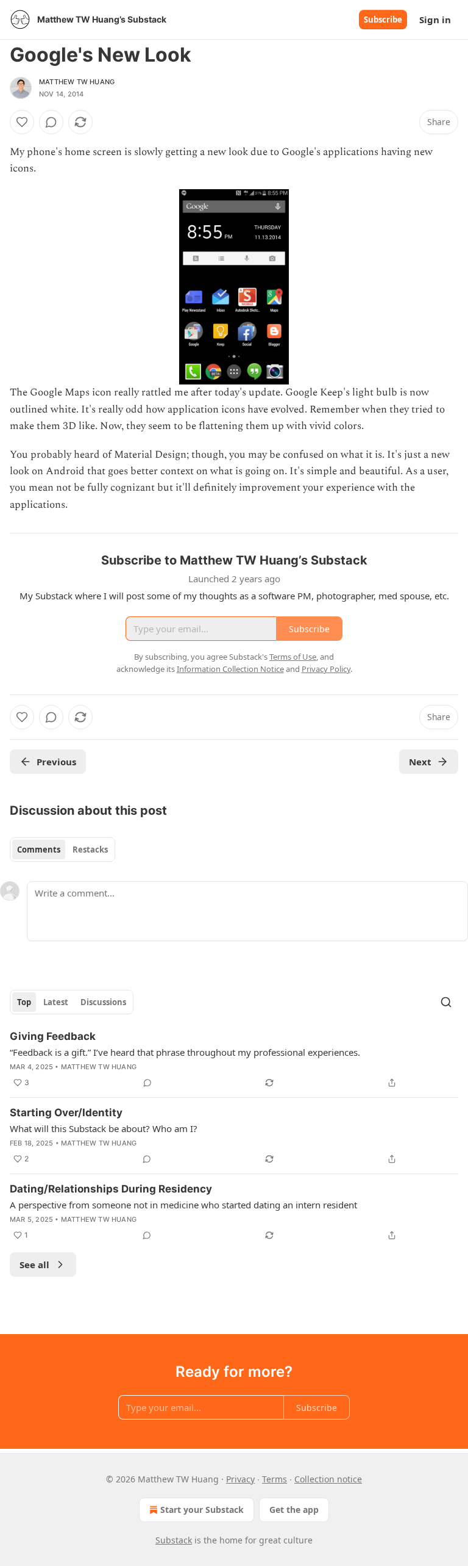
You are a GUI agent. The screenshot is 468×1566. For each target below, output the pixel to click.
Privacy (240, 1479)
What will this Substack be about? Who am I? (103, 1128)
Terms (274, 1479)
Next (420, 762)
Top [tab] (24, 1002)
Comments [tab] (38, 849)
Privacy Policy (326, 668)
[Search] (446, 1002)
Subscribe (383, 19)
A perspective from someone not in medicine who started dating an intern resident (183, 1205)
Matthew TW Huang (77, 82)
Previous (56, 762)
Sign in (435, 19)
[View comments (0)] (51, 122)
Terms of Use (292, 656)
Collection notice (328, 1479)
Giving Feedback (53, 1036)
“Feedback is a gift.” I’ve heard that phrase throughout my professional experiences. (185, 1052)
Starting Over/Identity (66, 1112)
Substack (173, 1540)
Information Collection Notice (230, 668)
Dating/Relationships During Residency (111, 1189)
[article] (234, 1059)
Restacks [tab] (90, 849)
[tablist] (62, 849)
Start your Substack (202, 1509)
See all (34, 1264)
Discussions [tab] (103, 1002)
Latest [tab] (55, 1002)
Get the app (294, 1509)
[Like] (22, 122)
